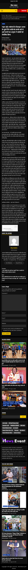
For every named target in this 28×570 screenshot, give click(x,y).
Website (4, 323)
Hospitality (17, 402)
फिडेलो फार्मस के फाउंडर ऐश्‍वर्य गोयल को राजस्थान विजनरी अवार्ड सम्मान (12, 559)
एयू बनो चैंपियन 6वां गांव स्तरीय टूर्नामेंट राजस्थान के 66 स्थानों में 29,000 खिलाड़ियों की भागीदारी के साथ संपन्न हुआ (13, 361)
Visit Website (9, 263)
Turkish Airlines (17, 433)
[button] (2, 10)
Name (4, 313)
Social (3, 23)
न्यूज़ (19, 381)
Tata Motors (22, 430)
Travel (16, 403)
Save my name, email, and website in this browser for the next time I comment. (13, 329)
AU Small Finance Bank (13, 423)
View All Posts (19, 263)
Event (4, 381)
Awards (4, 554)
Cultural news (6, 402)
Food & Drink (15, 506)
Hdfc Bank (23, 425)
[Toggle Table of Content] (15, 227)
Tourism (11, 403)
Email (3, 318)
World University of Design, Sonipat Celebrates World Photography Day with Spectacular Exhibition (13, 486)
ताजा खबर (16, 381)
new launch (15, 428)
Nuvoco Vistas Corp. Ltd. (8, 430)
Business (5, 506)
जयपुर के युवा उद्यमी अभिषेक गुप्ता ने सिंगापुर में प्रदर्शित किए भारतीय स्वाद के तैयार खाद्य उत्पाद (13, 510)
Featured (10, 506)
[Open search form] (15, 10)
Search (4, 413)
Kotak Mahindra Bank (7, 428)
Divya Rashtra (6, 37)
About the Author (7, 228)
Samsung (16, 430)
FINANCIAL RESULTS (15, 425)
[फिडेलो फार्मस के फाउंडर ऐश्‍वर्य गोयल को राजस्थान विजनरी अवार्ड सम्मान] (14, 548)
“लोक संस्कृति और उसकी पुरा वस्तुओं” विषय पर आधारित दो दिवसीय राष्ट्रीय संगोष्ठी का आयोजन (13, 270)
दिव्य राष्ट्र (14, 5)
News (21, 402)
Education (12, 402)
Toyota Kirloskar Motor (7, 433)
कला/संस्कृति (12, 381)
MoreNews (20, 566)
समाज (22, 381)
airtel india (5, 423)
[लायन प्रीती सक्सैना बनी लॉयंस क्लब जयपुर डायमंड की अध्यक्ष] (14, 375)
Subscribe (24, 10)
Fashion (10, 481)
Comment (5, 293)
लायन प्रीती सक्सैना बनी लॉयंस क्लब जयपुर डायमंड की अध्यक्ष (13, 386)
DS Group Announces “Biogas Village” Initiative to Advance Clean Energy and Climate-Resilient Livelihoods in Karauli (14, 534)
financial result (6, 425)
